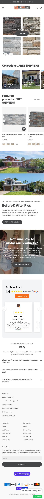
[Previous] (5, 2)
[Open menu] (3, 8)
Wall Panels (5, 421)
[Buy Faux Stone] (22, 7)
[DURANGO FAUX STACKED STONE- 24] (14, 111)
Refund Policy (27, 424)
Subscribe (22, 455)
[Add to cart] (24, 120)
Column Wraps (6, 424)
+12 (16, 135)
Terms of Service (28, 431)
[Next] (42, 2)
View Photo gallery (12, 213)
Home (4, 418)
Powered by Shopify (29, 485)
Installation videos (22, 256)
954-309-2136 (9, 388)
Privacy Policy (27, 421)
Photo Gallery (6, 431)
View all (37, 90)
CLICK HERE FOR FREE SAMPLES (22, 2)
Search (25, 418)
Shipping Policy (27, 428)
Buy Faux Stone (18, 485)
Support (4, 428)
